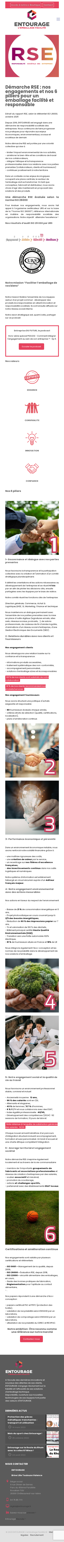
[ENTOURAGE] (32, 19)
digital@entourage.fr (20, 1506)
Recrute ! (20, 1518)
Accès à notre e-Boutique (25, 4)
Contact (48, 4)
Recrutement (36, 1535)
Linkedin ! (31, 1512)
